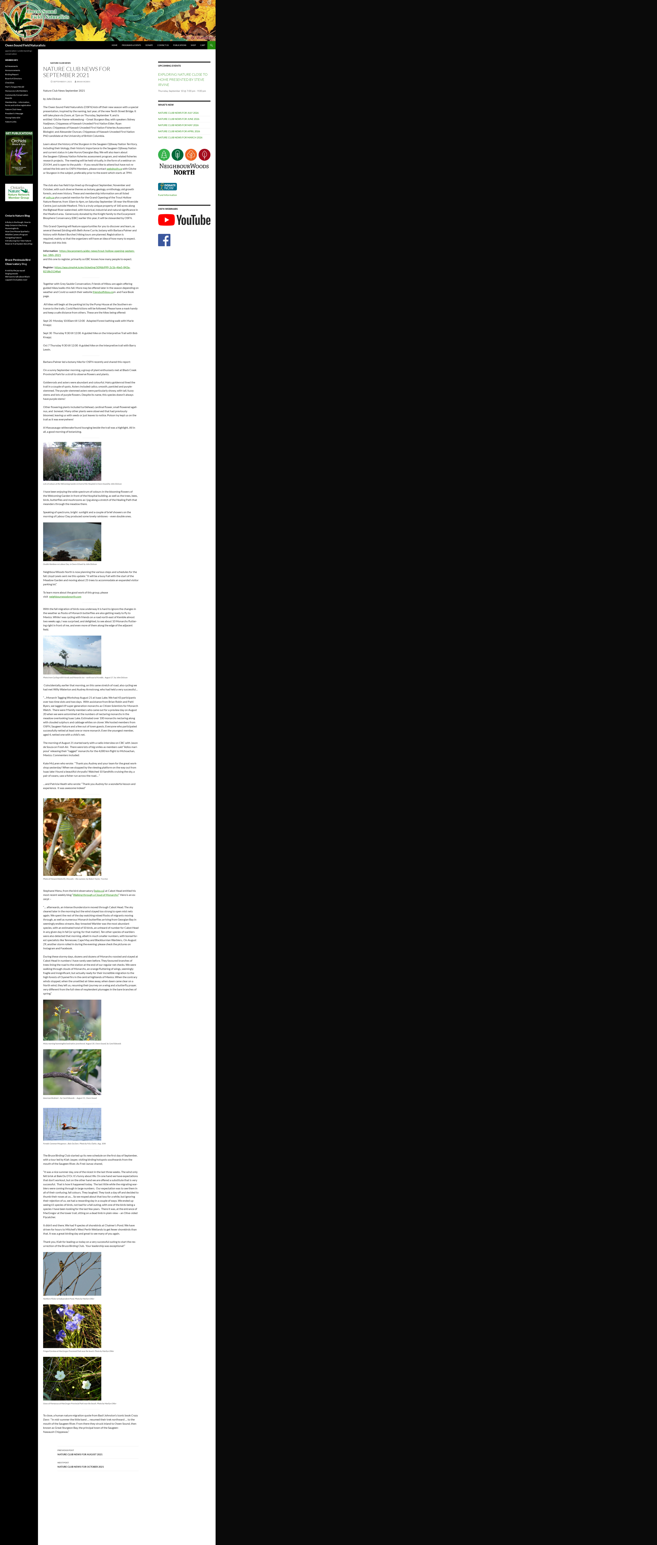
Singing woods (11, 273)
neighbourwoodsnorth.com (65, 596)
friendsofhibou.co (103, 291)
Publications (179, 45)
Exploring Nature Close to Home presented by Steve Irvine (183, 79)
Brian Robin (83, 81)
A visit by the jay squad (15, 270)
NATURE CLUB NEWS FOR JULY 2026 (178, 112)
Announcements (12, 70)
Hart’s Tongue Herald (14, 86)
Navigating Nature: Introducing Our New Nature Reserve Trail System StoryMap (19, 240)
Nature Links (10, 121)
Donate (149, 45)
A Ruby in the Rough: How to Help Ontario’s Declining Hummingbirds (18, 225)
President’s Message (14, 113)
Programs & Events (131, 45)
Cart (202, 45)
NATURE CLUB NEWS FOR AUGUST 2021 (79, 1452)
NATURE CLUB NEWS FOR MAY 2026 (178, 125)
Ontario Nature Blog (17, 215)
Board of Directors (13, 78)
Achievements (11, 66)
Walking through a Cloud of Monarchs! (96, 894)
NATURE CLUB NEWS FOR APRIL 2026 (179, 131)
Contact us (163, 45)
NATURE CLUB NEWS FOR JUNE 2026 (178, 118)
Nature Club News (60, 63)
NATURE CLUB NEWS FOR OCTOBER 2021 (80, 1464)
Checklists (9, 82)
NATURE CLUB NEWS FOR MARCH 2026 (180, 137)
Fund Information (167, 194)
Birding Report (11, 74)
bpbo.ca (99, 890)
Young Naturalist (12, 117)
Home (114, 45)
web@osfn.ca (114, 168)
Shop (193, 45)
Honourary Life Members (16, 91)
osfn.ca (50, 197)
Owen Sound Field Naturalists (25, 45)
